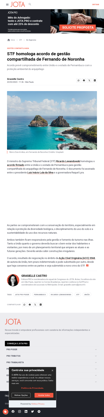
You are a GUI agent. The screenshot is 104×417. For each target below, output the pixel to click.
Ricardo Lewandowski (68, 161)
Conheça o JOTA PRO (17, 343)
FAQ (7, 395)
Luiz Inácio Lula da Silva (40, 172)
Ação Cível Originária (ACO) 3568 (77, 258)
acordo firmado (15, 165)
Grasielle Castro (15, 79)
